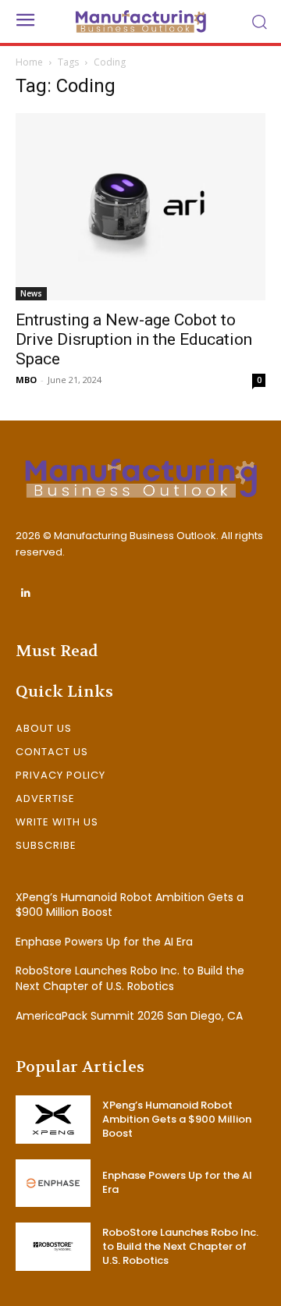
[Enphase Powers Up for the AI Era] (53, 1183)
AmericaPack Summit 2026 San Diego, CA (129, 1016)
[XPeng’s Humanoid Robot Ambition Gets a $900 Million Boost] (53, 1119)
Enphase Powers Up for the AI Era (104, 941)
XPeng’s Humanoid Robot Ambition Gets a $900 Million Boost (130, 905)
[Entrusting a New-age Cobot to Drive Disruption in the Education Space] (140, 206)
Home (29, 62)
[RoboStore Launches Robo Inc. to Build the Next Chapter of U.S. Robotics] (53, 1246)
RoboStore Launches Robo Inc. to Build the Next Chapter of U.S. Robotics (130, 978)
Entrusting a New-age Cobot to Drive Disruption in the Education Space (134, 339)
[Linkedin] (25, 593)
